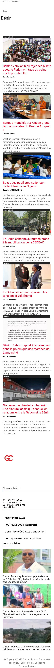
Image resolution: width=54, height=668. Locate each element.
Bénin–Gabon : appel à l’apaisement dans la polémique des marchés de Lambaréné (27, 349)
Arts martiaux (8, 153)
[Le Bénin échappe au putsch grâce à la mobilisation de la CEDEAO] (27, 223)
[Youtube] (10, 482)
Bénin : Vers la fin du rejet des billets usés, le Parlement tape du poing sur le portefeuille (27, 69)
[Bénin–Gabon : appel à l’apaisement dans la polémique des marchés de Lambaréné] (27, 330)
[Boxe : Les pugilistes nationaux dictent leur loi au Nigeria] (27, 167)
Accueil (6, 1)
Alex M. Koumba (9, 300)
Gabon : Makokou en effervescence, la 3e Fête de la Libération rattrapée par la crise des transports (26, 648)
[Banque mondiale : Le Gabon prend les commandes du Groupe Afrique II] (27, 107)
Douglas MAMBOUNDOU (12, 190)
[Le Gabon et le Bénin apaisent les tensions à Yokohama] (27, 276)
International (8, 37)
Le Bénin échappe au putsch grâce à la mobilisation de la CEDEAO (26, 240)
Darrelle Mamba (9, 77)
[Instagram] (5, 482)
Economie (7, 94)
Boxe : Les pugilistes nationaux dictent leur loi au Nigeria (23, 184)
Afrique (6, 316)
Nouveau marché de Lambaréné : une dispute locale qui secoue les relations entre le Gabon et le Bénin (26, 409)
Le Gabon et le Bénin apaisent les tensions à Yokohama (25, 293)
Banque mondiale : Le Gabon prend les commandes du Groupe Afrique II (26, 126)
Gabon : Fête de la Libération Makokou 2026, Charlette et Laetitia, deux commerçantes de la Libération (25, 614)
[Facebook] (3, 482)
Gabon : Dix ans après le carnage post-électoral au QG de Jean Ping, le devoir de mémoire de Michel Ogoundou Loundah (26, 579)
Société (6, 263)
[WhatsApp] (8, 482)
